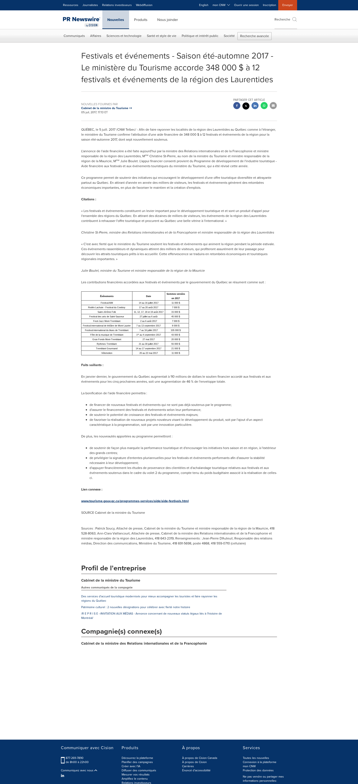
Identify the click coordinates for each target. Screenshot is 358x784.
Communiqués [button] (74, 35)
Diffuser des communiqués (139, 770)
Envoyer (287, 5)
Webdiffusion (144, 5)
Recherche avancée (254, 36)
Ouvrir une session (246, 5)
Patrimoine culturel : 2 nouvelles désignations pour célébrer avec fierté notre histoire (135, 607)
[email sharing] (273, 106)
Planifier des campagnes (137, 762)
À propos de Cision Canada (199, 758)
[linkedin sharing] (255, 106)
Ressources (70, 5)
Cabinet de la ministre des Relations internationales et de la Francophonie (144, 643)
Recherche (282, 19)
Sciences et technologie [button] (124, 35)
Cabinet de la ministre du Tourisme (110, 580)
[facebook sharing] (236, 106)
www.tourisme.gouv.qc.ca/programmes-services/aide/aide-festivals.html (135, 501)
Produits (140, 19)
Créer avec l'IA (131, 766)
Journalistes (90, 5)
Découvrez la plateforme (137, 758)
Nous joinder (167, 19)
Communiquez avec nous (77, 770)
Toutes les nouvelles (256, 758)
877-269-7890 (74, 758)
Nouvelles (115, 19)
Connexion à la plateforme (259, 762)
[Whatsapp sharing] (264, 106)
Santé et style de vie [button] (161, 35)
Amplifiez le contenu (135, 779)
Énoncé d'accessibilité (196, 770)
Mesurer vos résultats (136, 774)
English (203, 5)
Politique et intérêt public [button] (200, 35)
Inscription (269, 5)
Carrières (188, 766)
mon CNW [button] (220, 5)
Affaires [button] (95, 35)
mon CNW (249, 766)
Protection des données (258, 770)
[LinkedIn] (63, 776)
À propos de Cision (194, 762)
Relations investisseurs (117, 5)
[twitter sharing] (245, 106)
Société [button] (229, 35)
